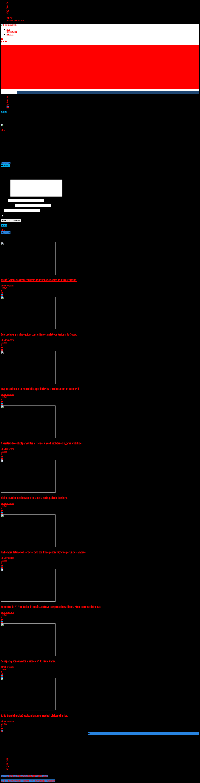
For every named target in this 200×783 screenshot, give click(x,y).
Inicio (8, 29)
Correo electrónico (7, 205)
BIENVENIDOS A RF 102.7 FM (15, 20)
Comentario (5, 196)
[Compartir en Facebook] (7, 97)
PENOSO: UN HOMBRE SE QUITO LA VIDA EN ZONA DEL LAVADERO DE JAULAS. (24, 776)
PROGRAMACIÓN (12, 32)
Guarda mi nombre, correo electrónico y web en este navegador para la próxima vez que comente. (36, 215)
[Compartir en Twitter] (8, 100)
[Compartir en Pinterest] (7, 102)
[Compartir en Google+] (8, 105)
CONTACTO (10, 18)
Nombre (4, 200)
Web (2, 210)
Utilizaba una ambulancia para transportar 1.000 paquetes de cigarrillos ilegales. (28, 780)
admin (3, 130)
